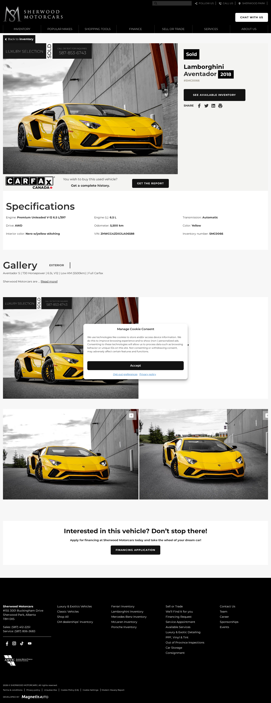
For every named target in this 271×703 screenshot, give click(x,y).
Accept (135, 365)
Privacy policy (147, 374)
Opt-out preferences (125, 374)
